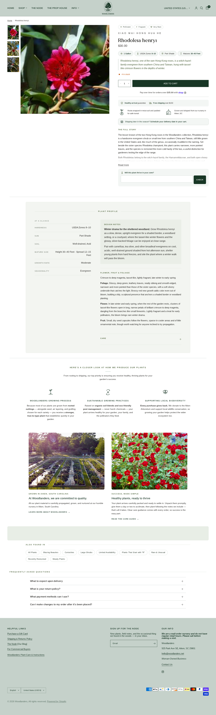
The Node (37, 8)
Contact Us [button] (167, 664)
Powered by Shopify (56, 701)
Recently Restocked (37, 559)
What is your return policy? (45, 589)
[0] (206, 8)
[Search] (201, 8)
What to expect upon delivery (46, 581)
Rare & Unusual (158, 552)
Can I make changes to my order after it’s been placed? (61, 604)
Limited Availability (107, 552)
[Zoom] (103, 31)
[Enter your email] (154, 643)
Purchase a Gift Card (17, 633)
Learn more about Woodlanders (48, 512)
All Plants (32, 552)
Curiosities (69, 552)
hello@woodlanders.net (173, 653)
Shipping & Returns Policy (19, 639)
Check (199, 180)
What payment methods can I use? (49, 596)
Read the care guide (124, 519)
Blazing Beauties (50, 552)
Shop (22, 8)
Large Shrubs (86, 552)
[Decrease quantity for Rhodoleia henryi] (120, 83)
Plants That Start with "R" (133, 552)
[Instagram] (165, 672)
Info (74, 8)
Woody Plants (59, 559)
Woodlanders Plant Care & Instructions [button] (26, 655)
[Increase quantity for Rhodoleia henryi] (128, 83)
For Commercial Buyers (18, 649)
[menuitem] (11, 8)
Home (10, 8)
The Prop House (57, 8)
